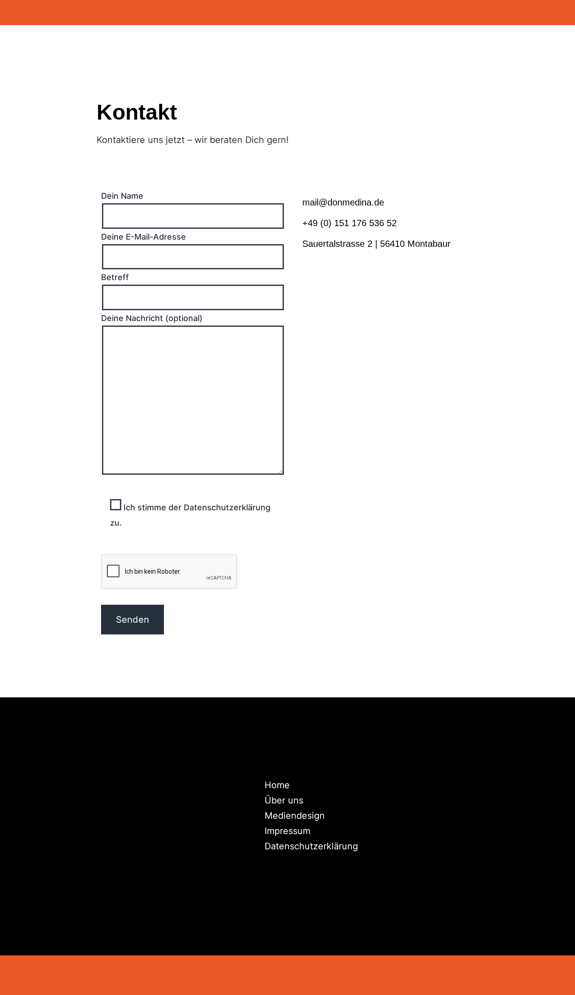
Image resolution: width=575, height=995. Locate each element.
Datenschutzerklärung (311, 846)
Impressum (287, 830)
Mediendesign (295, 815)
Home (277, 785)
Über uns (284, 800)
